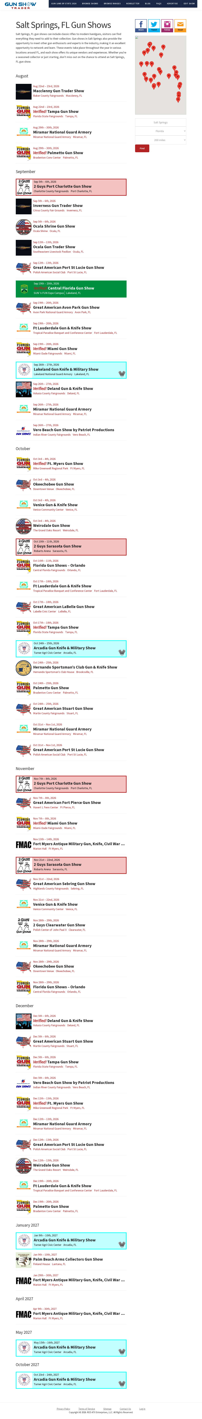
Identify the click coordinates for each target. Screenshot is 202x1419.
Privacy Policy (63, 1408)
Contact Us (125, 1408)
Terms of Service (86, 1408)
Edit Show (189, 3)
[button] (154, 77)
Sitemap (107, 1408)
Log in (142, 1408)
